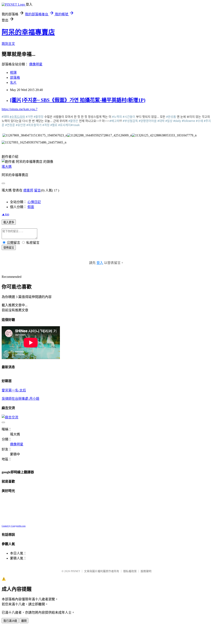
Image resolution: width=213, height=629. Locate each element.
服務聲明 (146, 571)
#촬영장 (38, 116)
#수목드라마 (17, 116)
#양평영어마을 (148, 121)
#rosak (75, 125)
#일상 (168, 121)
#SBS (5, 116)
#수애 (199, 121)
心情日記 (34, 202)
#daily (177, 121)
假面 (30, 207)
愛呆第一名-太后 (14, 390)
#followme (188, 121)
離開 (24, 620)
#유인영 (21, 125)
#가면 (29, 116)
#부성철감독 (130, 121)
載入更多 (8, 222)
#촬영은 (73, 121)
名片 (13, 82)
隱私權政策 (130, 571)
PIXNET (75, 571)
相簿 (13, 72)
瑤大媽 (7, 166)
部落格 (15, 77)
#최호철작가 (34, 125)
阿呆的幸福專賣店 (28, 32)
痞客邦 (28, 190)
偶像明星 (35, 64)
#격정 (46, 125)
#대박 (161, 121)
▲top (5, 214)
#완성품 (171, 116)
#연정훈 (10, 125)
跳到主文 (8, 43)
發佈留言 (8, 247)
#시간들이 (129, 116)
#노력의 (117, 116)
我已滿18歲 (10, 620)
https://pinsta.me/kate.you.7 (19, 109)
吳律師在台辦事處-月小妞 (20, 398)
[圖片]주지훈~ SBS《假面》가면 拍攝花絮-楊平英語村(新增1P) (77, 100)
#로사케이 (64, 125)
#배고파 (114, 121)
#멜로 (53, 125)
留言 (37, 190)
